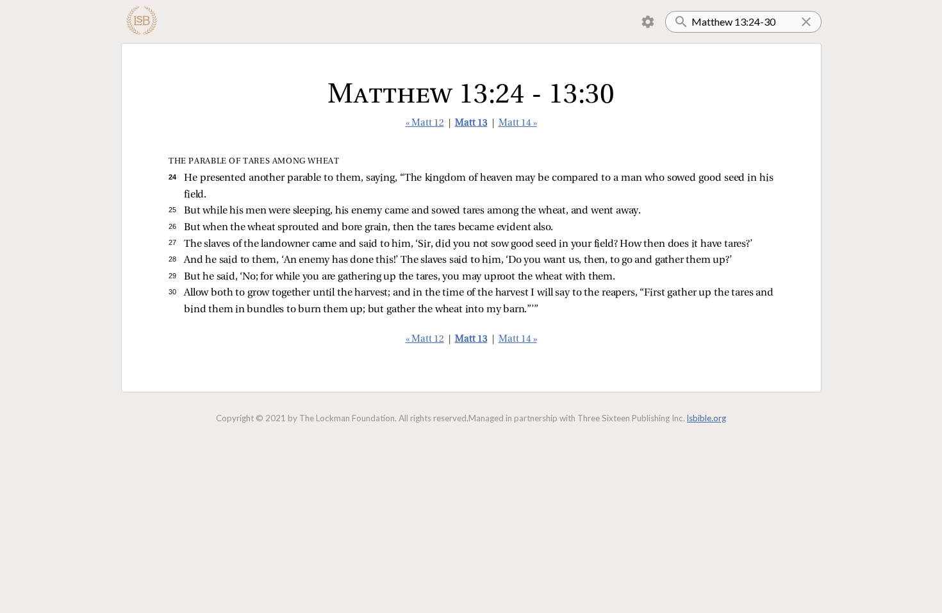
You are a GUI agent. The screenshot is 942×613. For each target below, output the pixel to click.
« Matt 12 (425, 123)
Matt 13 (471, 123)
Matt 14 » (518, 123)
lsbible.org (706, 418)
